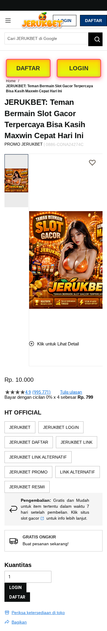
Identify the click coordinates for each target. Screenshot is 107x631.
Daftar (93, 20)
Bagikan (19, 622)
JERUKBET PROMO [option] (28, 472)
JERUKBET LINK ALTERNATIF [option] (38, 457)
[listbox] (53, 457)
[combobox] (53, 38)
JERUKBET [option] (20, 427)
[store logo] (42, 20)
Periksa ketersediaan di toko (38, 612)
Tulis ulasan (71, 392)
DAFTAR (17, 597)
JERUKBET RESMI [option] (27, 486)
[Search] (95, 39)
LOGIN (15, 587)
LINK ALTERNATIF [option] (77, 472)
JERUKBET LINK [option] (76, 442)
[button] (32, 242)
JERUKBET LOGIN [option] (61, 427)
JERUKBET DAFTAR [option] (28, 442)
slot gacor (30, 518)
